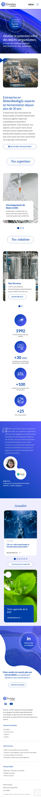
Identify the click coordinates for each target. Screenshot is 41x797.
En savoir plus (17, 297)
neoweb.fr (27, 794)
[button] (18, 228)
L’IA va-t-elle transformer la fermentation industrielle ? (18, 545)
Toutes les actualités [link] (20, 564)
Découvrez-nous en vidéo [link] (20, 146)
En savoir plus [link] (13, 618)
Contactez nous (17, 685)
